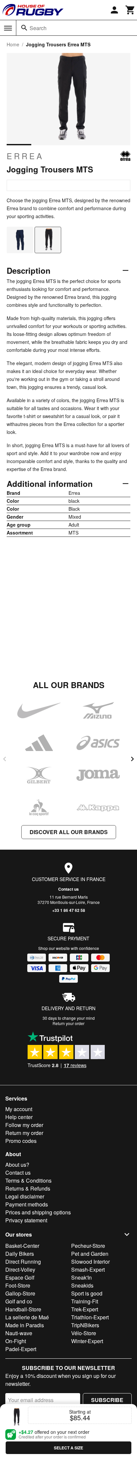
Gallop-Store (20, 1293)
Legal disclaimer (24, 1196)
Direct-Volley (20, 1269)
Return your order (68, 1023)
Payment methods (26, 1204)
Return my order (24, 1133)
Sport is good (86, 1293)
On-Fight (15, 1341)
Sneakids (82, 1285)
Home (13, 44)
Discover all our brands (69, 832)
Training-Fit (84, 1301)
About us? (17, 1164)
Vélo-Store (83, 1333)
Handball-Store (23, 1309)
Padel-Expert (20, 1349)
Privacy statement (26, 1220)
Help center (19, 1117)
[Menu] (8, 28)
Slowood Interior (90, 1261)
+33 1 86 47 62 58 (68, 910)
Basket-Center (22, 1245)
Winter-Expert (87, 1341)
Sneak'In (81, 1277)
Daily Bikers (19, 1253)
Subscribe (107, 1400)
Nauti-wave (18, 1333)
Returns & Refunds (27, 1188)
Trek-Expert (84, 1309)
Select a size (68, 1448)
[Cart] (130, 10)
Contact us (68, 889)
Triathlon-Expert (90, 1317)
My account (18, 1109)
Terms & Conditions (28, 1180)
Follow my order (24, 1125)
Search (38, 28)
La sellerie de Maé (27, 1317)
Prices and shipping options (38, 1212)
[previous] (4, 759)
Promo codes (21, 1141)
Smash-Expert (88, 1269)
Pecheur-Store (88, 1245)
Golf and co (18, 1301)
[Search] (24, 27)
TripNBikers (85, 1325)
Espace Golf (19, 1277)
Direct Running (23, 1261)
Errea (25, 156)
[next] (132, 759)
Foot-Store (17, 1285)
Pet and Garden (89, 1253)
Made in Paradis (24, 1325)
